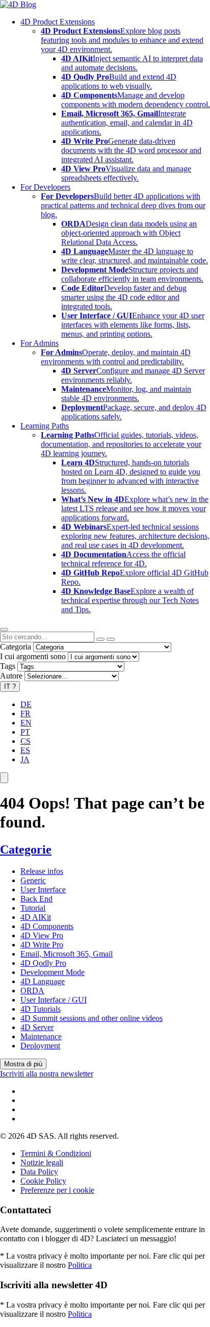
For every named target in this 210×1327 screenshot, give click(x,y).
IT (10, 686)
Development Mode (52, 972)
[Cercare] (111, 639)
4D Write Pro (41, 944)
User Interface (43, 889)
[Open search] (4, 629)
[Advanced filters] (100, 639)
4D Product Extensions (57, 21)
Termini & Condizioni (55, 1153)
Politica (80, 1265)
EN (26, 722)
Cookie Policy (43, 1180)
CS (25, 741)
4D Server (37, 1027)
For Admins (39, 343)
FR (25, 713)
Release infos (41, 871)
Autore (11, 675)
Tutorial (32, 908)
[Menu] (4, 777)
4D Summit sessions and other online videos (91, 1018)
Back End (36, 898)
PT (25, 732)
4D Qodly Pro (43, 963)
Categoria (15, 646)
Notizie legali (41, 1162)
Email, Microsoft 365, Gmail (66, 953)
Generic (33, 880)
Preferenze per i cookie (57, 1190)
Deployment (40, 1045)
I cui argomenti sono (33, 656)
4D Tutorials (40, 1009)
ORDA (32, 990)
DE (26, 704)
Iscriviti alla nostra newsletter (46, 1073)
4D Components (46, 926)
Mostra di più (23, 1064)
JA (25, 759)
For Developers (45, 187)
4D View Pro (41, 935)
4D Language (42, 981)
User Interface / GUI (53, 999)
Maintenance (41, 1036)
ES (25, 750)
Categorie (25, 849)
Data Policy (39, 1171)
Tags (7, 666)
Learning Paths (44, 425)
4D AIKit (35, 917)
